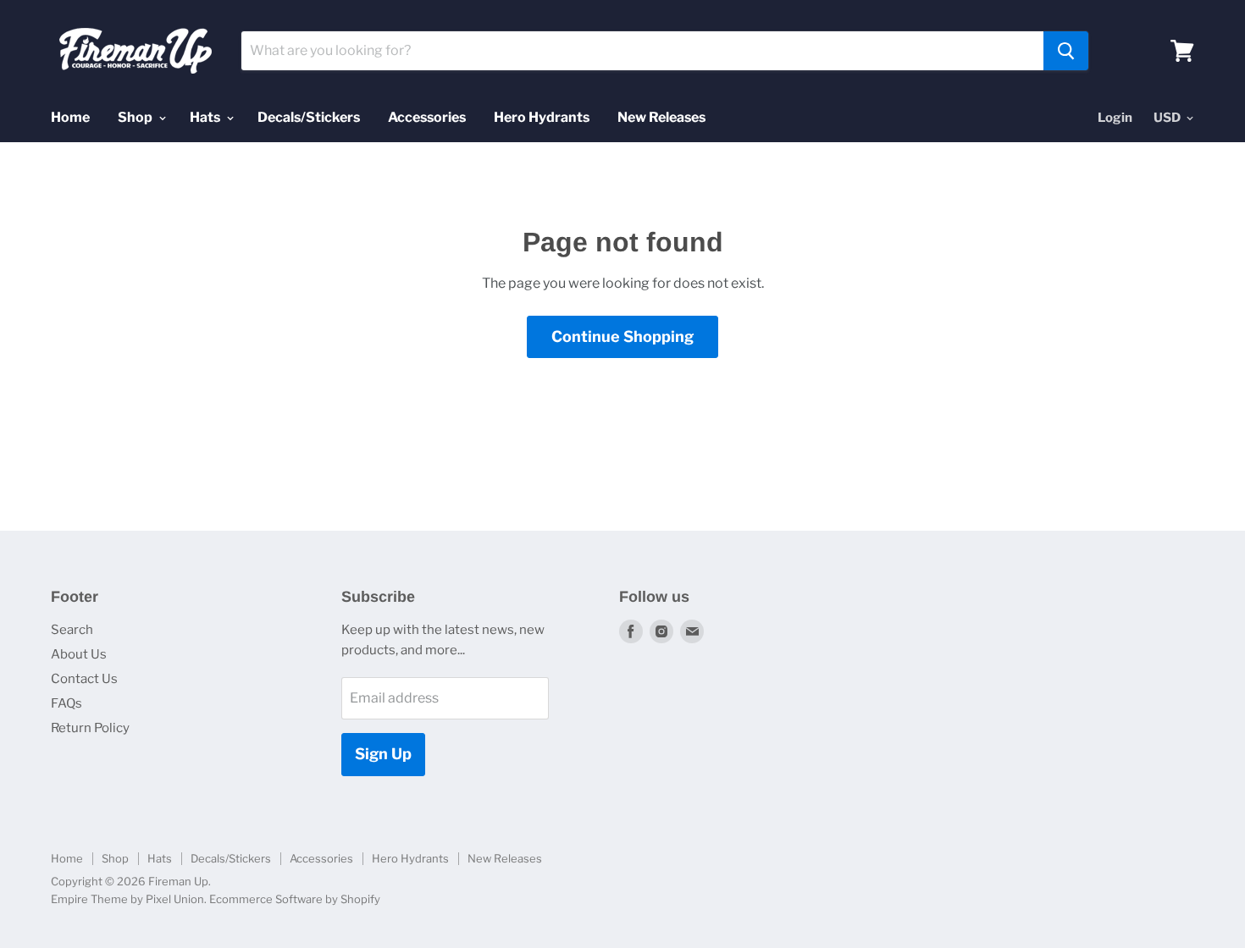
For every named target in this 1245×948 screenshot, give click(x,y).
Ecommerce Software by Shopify (294, 899)
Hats (206, 117)
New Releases (661, 117)
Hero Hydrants (541, 117)
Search (72, 629)
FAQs (66, 703)
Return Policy (90, 728)
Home (70, 117)
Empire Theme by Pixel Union (127, 899)
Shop (136, 117)
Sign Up (383, 754)
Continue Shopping (622, 336)
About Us (79, 654)
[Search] (1065, 50)
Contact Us (84, 678)
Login (1115, 117)
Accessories (427, 117)
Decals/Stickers (308, 117)
